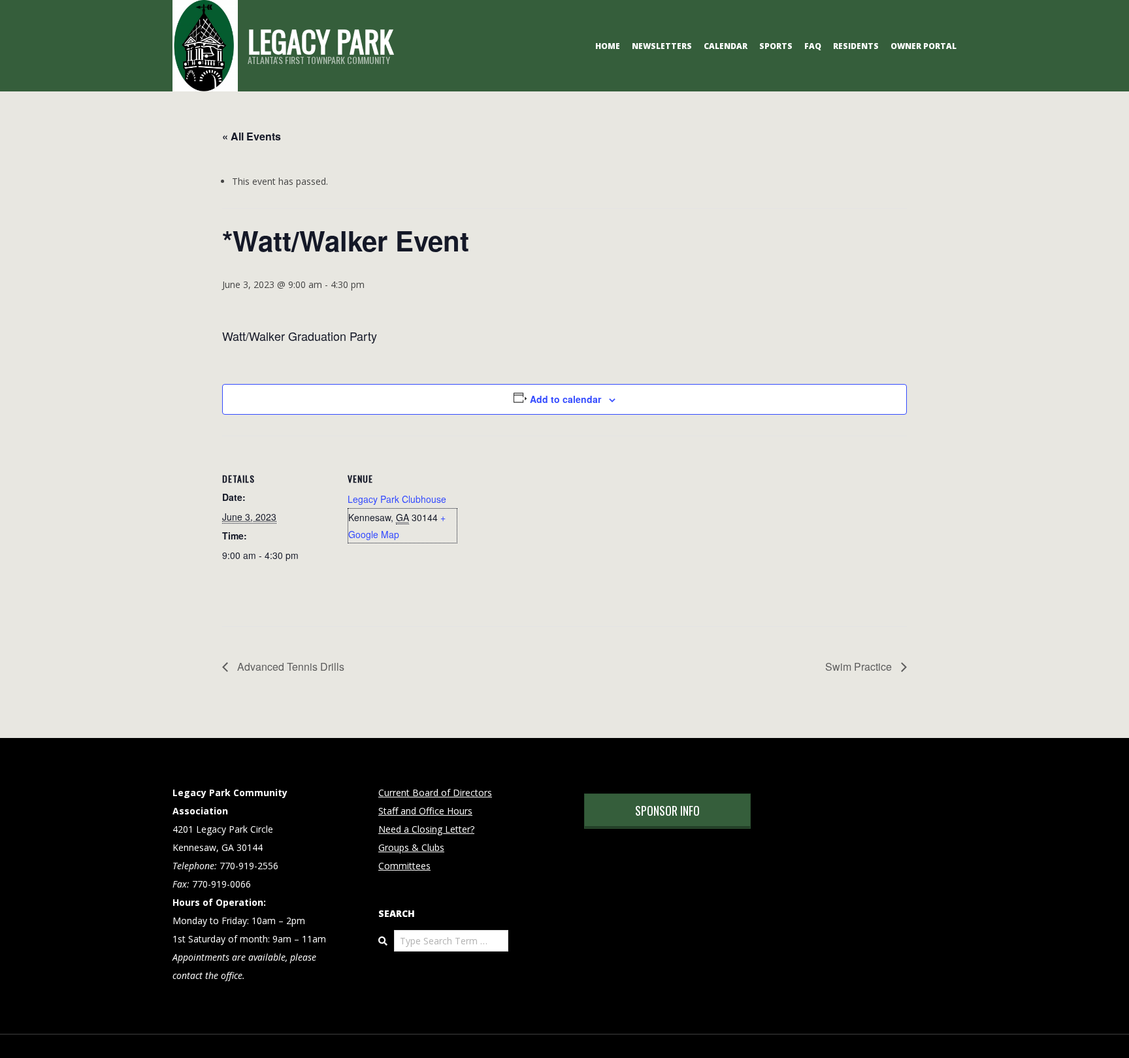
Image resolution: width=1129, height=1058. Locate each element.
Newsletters (662, 46)
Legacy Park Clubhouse (397, 498)
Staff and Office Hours (425, 811)
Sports (776, 46)
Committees (404, 865)
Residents (856, 46)
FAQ (812, 46)
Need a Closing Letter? (426, 829)
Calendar (725, 46)
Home (607, 46)
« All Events (251, 136)
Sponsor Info (667, 810)
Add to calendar (565, 399)
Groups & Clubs (411, 847)
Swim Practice (859, 666)
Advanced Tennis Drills (289, 666)
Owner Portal (924, 46)
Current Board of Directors (435, 792)
